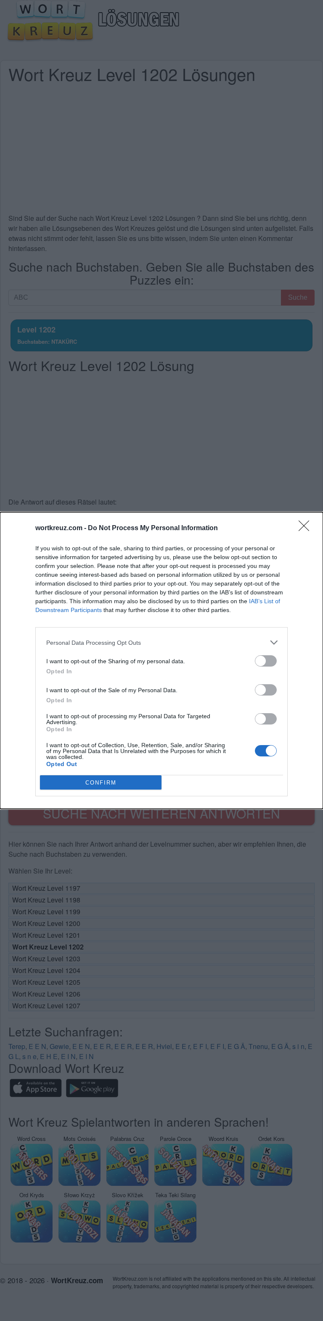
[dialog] (161, 660)
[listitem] (161, 642)
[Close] (307, 528)
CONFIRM (100, 783)
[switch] (266, 661)
